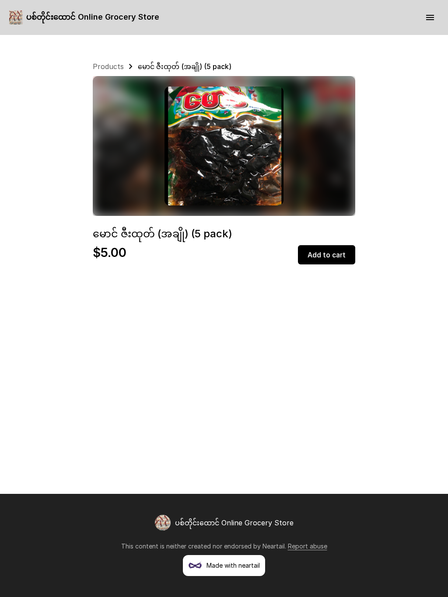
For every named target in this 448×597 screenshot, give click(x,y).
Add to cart (327, 254)
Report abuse (307, 546)
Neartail (273, 546)
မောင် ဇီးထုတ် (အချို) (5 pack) (184, 66)
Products (108, 66)
